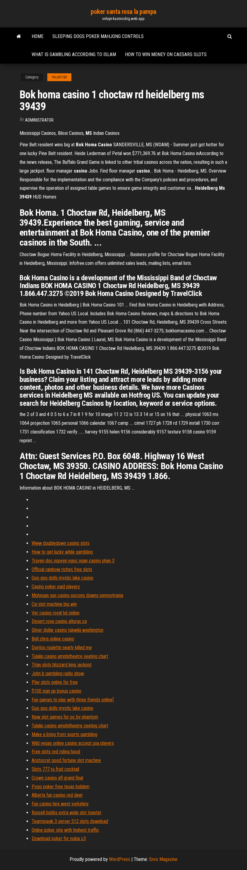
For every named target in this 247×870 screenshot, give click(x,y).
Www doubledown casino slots (60, 543)
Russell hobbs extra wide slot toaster (67, 812)
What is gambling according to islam (74, 54)
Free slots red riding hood (56, 751)
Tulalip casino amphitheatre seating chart (70, 656)
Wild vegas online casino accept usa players (73, 743)
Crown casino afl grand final (57, 778)
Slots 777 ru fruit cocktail (55, 769)
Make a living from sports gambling (64, 734)
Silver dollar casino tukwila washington (67, 630)
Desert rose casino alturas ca (59, 621)
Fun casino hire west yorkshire (60, 804)
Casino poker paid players (56, 586)
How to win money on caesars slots (166, 54)
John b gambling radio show (58, 673)
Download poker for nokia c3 (59, 838)
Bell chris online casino (53, 639)
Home (37, 36)
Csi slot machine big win (54, 604)
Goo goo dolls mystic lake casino (62, 578)
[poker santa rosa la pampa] (19, 36)
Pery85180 (59, 77)
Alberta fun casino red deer (57, 795)
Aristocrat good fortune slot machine (66, 760)
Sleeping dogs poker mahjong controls (98, 36)
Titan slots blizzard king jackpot (62, 665)
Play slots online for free (55, 682)
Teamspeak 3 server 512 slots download (70, 821)
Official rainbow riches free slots (62, 569)
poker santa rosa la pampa (123, 11)
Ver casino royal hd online (56, 613)
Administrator (39, 120)
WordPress (119, 859)
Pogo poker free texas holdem (60, 786)
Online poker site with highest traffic (65, 830)
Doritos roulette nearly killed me (62, 647)
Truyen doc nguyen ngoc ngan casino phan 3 (73, 561)
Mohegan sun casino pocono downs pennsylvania (77, 595)
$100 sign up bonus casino (56, 691)
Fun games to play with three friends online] (73, 700)
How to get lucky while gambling (62, 552)
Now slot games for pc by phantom (65, 717)
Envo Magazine (163, 859)
